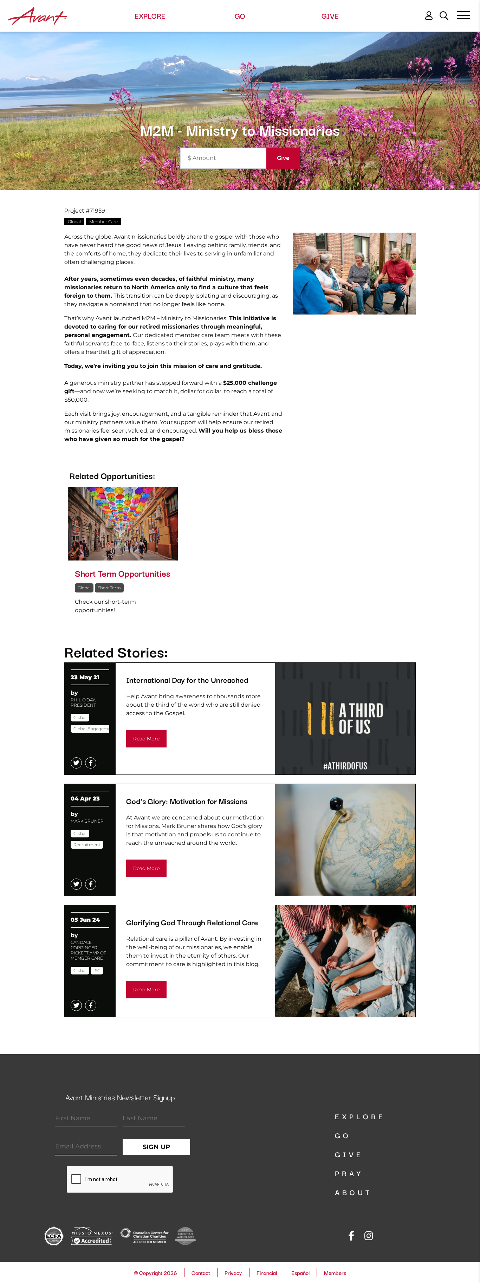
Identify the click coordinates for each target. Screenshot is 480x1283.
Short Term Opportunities (122, 572)
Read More (146, 739)
